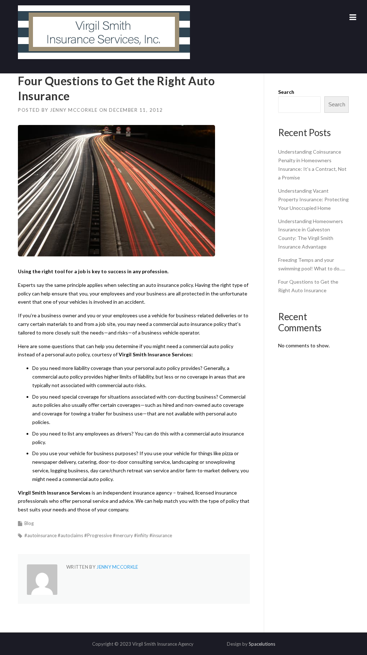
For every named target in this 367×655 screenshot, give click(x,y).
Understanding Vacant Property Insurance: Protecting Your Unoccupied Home (313, 199)
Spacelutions (262, 644)
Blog (29, 523)
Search (286, 92)
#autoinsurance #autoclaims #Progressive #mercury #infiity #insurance (98, 535)
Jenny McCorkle (73, 110)
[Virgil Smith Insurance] (104, 32)
